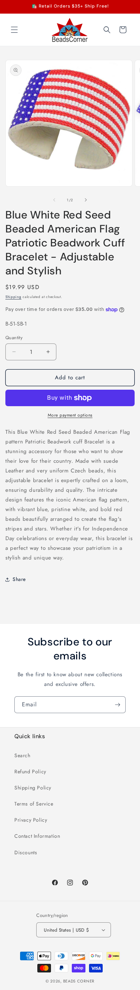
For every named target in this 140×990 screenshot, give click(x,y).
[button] (14, 30)
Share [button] (19, 579)
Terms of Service (33, 803)
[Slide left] (54, 200)
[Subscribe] (117, 704)
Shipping (13, 296)
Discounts (25, 852)
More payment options (70, 415)
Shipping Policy (32, 787)
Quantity (14, 337)
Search (22, 755)
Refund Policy (30, 771)
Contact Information (37, 836)
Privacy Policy (30, 819)
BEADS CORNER (78, 981)
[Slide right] (86, 200)
